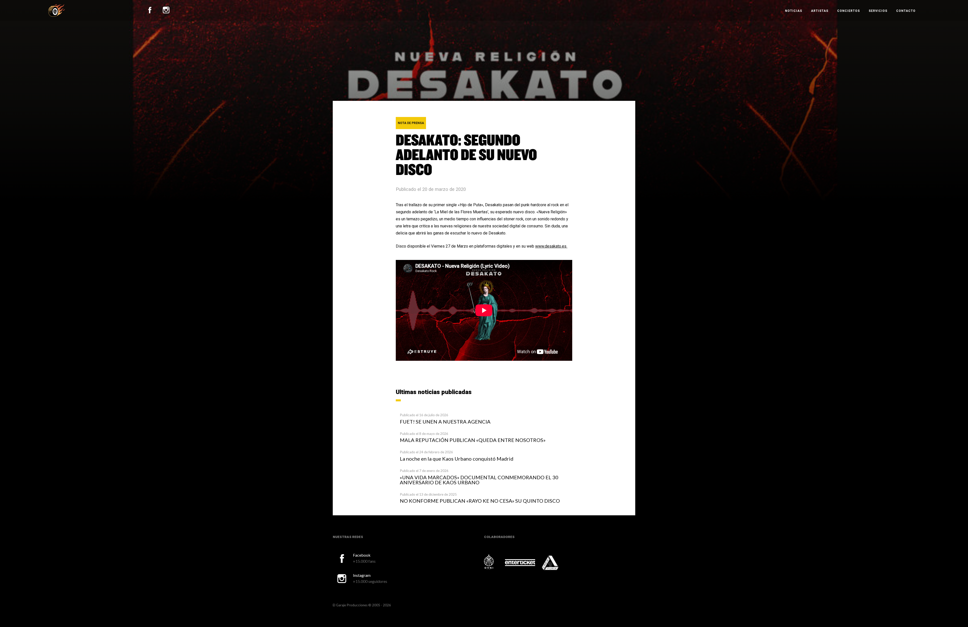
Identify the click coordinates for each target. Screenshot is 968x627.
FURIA (557, 563)
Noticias (793, 11)
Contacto (906, 11)
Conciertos (848, 11)
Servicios (878, 11)
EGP (56, 10)
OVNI (494, 562)
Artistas (819, 11)
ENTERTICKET (520, 562)
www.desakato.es (551, 246)
